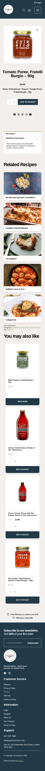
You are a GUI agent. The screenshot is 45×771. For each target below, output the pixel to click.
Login (38, 3)
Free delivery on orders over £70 (24, 614)
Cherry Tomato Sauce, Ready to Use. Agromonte (21, 449)
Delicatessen (14, 89)
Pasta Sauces (35, 327)
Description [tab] (10, 134)
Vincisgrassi (11, 258)
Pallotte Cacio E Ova (15, 289)
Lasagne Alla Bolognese (17, 228)
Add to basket (28, 102)
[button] (37, 30)
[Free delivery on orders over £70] (8, 614)
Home (5, 89)
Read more (23, 401)
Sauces (25, 89)
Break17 (21, 761)
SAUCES (10, 330)
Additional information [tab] (15, 138)
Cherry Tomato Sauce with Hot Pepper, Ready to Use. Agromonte (22, 514)
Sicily (22, 327)
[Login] (35, 2)
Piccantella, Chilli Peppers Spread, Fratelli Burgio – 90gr (20, 579)
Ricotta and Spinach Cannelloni (20, 197)
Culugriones (11, 319)
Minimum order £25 (24, 618)
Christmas (15, 327)
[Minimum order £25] (13, 618)
